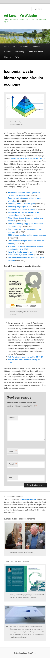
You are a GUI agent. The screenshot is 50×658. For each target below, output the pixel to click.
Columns (7, 51)
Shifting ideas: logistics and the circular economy (27, 235)
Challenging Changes (27, 499)
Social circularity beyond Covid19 (21, 254)
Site (10, 477)
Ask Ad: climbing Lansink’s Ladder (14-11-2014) (26, 357)
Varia (17, 57)
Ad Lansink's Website (20, 15)
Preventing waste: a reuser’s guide (21, 203)
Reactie (13, 417)
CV (14, 46)
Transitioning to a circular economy (21, 209)
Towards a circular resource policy (21, 252)
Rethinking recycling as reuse (19, 206)
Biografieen (36, 46)
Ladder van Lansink (35, 51)
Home (6, 46)
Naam (13, 451)
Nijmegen (7, 57)
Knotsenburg (19, 51)
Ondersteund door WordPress (25, 653)
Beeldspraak (23, 46)
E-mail (13, 464)
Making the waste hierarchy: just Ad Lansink (28, 158)
